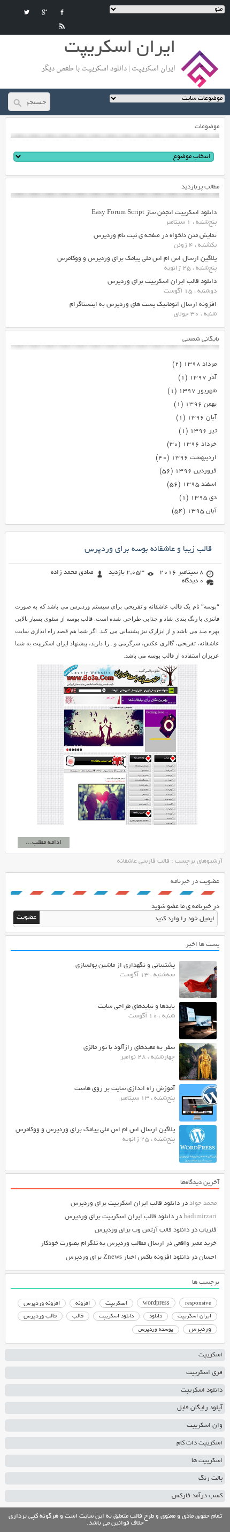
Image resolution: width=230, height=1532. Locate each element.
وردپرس (200, 1329)
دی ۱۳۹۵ (203, 497)
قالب (77, 1316)
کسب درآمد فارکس (197, 1495)
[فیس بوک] (62, 12)
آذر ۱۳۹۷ (203, 377)
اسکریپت (116, 1303)
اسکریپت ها (207, 1460)
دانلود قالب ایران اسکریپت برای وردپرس (162, 281)
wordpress (156, 1303)
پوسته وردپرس (155, 1330)
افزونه (82, 1303)
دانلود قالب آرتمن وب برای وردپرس (142, 1230)
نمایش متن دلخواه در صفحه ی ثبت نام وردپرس (155, 235)
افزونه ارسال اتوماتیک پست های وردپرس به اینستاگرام (143, 304)
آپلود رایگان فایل (200, 1407)
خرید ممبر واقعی (195, 1243)
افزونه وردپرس (42, 1303)
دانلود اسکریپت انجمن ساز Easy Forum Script (154, 212)
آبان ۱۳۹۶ (202, 417)
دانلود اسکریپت (116, 1316)
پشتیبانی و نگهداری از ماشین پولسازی (125, 965)
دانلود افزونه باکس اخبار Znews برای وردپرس (127, 1257)
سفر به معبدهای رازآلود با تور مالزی (129, 1047)
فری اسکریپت (204, 1372)
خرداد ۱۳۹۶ (199, 444)
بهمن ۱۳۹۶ (201, 404)
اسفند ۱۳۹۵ (199, 484)
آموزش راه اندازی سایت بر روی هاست (124, 1088)
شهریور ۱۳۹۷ (198, 391)
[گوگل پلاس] (44, 12)
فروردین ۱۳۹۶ (196, 471)
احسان (208, 1257)
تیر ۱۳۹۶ (203, 431)
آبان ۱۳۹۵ (202, 511)
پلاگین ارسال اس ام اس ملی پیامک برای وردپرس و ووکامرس (137, 258)
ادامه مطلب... (44, 842)
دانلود (155, 1317)
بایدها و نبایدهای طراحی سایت (136, 1006)
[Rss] (62, 26)
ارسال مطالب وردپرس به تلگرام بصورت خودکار (102, 1243)
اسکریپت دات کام (200, 1443)
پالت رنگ (210, 1478)
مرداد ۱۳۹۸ (200, 364)
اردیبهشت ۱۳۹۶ (194, 457)
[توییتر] (27, 12)
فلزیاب (208, 1230)
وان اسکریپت (205, 1425)
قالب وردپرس (40, 1316)
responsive (198, 1303)
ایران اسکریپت (194, 1317)
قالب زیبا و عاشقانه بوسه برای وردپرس (148, 549)
